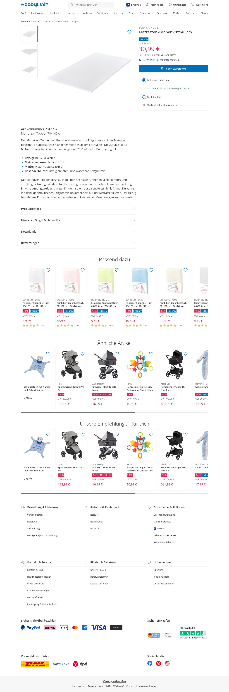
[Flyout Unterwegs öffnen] (79, 13)
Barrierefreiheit (35, 597)
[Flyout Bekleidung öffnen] (109, 13)
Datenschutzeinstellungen (141, 686)
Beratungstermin (99, 576)
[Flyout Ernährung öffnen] (152, 13)
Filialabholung (154, 97)
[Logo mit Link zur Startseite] (34, 4)
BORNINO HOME (148, 27)
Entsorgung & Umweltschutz (42, 604)
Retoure (94, 514)
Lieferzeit (32, 521)
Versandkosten (35, 514)
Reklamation (96, 521)
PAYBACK (162, 528)
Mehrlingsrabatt (162, 521)
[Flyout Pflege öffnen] (136, 13)
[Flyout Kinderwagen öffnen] (46, 13)
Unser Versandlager (164, 583)
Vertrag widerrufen (114, 681)
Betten (36, 21)
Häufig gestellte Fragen (39, 576)
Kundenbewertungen (38, 590)
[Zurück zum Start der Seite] (225, 669)
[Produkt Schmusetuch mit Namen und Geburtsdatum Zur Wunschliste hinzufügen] (48, 354)
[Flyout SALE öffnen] (27, 13)
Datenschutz (95, 686)
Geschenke (162, 13)
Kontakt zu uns (35, 569)
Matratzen (49, 21)
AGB (108, 686)
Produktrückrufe (35, 583)
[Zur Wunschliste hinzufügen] (129, 32)
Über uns (158, 569)
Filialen (204, 13)
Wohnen (87, 13)
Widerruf (95, 528)
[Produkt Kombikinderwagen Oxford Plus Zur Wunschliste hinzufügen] (185, 354)
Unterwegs (72, 13)
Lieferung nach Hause (158, 80)
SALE (23, 13)
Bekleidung (102, 13)
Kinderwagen (38, 13)
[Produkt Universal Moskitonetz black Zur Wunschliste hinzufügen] (117, 354)
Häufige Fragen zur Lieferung (42, 535)
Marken (177, 13)
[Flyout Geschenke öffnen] (169, 13)
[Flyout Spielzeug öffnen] (125, 13)
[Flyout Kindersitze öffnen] (63, 13)
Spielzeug (118, 13)
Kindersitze (56, 13)
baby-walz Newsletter (165, 535)
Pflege (132, 13)
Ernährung (145, 13)
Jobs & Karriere (161, 576)
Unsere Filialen (98, 569)
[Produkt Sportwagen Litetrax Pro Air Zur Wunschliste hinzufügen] (82, 354)
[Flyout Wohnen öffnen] (93, 13)
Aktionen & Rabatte (164, 542)
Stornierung (33, 528)
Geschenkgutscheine (164, 514)
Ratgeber (191, 13)
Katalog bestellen (99, 583)
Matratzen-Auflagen (68, 21)
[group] (89, 72)
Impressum (78, 686)
